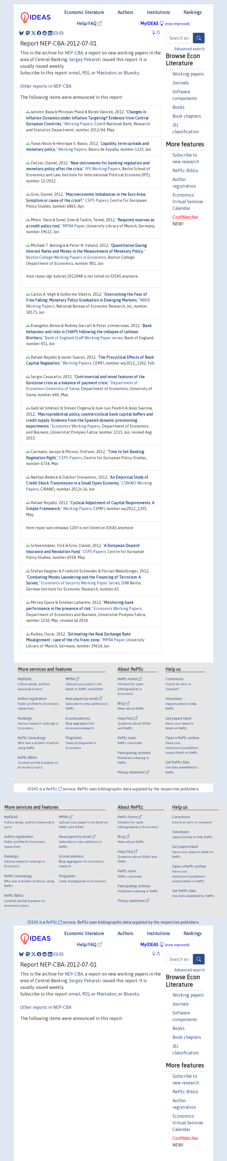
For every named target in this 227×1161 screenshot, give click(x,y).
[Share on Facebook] (39, 33)
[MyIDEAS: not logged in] (155, 32)
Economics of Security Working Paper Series (80, 583)
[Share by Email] (55, 33)
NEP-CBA (74, 52)
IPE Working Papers (102, 169)
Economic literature (84, 12)
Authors (125, 12)
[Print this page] (61, 33)
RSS (85, 72)
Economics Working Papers (76, 426)
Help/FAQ (87, 23)
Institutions (158, 12)
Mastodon (106, 72)
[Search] (199, 38)
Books (178, 107)
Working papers (188, 73)
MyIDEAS (165, 23)
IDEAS (32, 789)
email (74, 72)
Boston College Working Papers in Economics (66, 257)
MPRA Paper (74, 226)
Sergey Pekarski (85, 59)
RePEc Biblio (185, 170)
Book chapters (186, 116)
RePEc (52, 789)
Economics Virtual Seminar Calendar (187, 201)
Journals (180, 82)
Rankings (193, 12)
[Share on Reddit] (44, 33)
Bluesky (131, 72)
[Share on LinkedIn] (50, 33)
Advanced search (189, 49)
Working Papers (78, 124)
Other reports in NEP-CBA (45, 86)
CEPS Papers (96, 200)
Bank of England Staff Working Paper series (84, 338)
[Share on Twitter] (33, 33)
